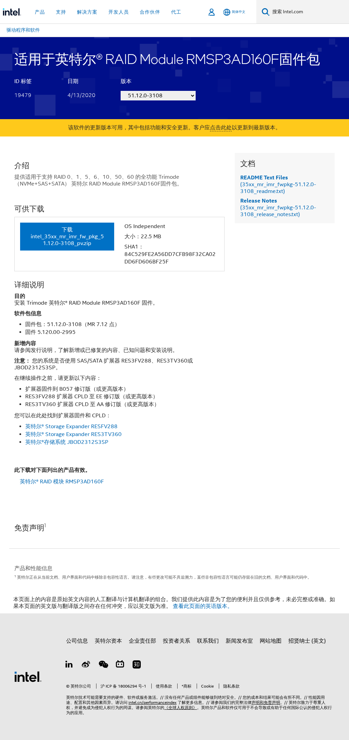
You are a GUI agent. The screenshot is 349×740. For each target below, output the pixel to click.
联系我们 (208, 641)
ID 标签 (23, 81)
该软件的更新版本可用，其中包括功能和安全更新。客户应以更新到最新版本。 (174, 127)
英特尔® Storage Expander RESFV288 (71, 426)
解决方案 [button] (87, 12)
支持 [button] (61, 12)
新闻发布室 (239, 641)
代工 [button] (176, 12)
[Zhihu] (136, 665)
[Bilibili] (120, 665)
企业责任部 (142, 641)
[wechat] (103, 665)
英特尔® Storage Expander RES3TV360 (73, 434)
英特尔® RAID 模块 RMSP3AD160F (62, 481)
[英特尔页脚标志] (28, 676)
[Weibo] (86, 665)
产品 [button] (40, 12)
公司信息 (77, 641)
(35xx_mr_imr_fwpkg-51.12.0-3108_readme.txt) (278, 184)
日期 (72, 81)
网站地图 (271, 641)
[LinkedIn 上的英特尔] (69, 665)
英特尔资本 (108, 641)
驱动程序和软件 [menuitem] (23, 30)
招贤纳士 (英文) (307, 641)
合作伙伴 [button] (150, 12)
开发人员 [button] (118, 12)
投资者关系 (176, 641)
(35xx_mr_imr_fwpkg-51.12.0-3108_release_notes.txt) (278, 207)
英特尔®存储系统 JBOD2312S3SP (66, 442)
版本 (126, 81)
